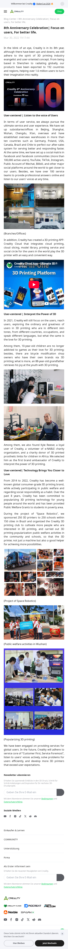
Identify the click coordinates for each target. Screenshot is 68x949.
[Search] (44, 11)
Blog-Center (10, 18)
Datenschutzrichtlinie (13, 801)
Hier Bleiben (19, 943)
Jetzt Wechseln (50, 943)
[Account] (50, 11)
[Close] (62, 934)
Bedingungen (47, 798)
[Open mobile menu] (6, 11)
